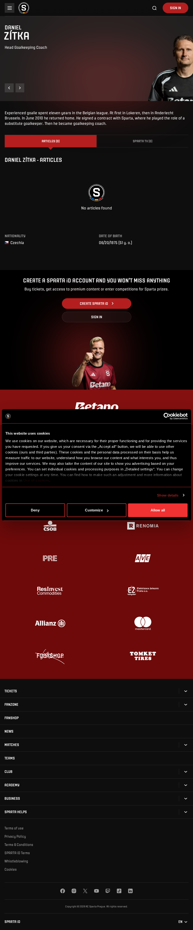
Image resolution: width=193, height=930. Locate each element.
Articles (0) (51, 141)
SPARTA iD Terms (17, 853)
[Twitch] (108, 891)
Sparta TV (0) (142, 141)
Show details (167, 495)
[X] (85, 891)
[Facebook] (62, 891)
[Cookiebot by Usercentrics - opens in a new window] (167, 416)
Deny (35, 510)
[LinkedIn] (130, 891)
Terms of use (14, 828)
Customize (94, 510)
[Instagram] (74, 891)
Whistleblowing (16, 861)
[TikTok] (119, 891)
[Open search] (154, 8)
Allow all (158, 510)
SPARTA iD (12, 921)
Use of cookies (35, 480)
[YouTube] (96, 891)
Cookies (10, 869)
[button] (9, 87)
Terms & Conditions (18, 844)
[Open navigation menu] (9, 8)
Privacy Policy (15, 836)
